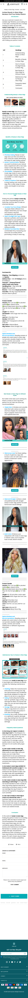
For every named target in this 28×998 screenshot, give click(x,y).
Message (5, 868)
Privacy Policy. (10, 956)
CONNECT (3, 976)
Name (4, 853)
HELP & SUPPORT (4, 971)
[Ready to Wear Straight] (14, 251)
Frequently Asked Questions (20, 84)
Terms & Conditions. (18, 956)
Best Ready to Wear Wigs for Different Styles (20, 72)
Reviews (17, 9)
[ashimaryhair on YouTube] (12, 962)
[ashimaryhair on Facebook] (9, 962)
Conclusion (18, 88)
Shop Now (15, 267)
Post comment (15, 884)
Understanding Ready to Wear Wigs (20, 54)
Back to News (15, 896)
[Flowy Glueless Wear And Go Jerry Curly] (14, 474)
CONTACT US (4, 980)
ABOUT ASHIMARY (5, 967)
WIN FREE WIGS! (27, 435)
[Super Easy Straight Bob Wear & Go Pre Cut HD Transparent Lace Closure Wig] (14, 429)
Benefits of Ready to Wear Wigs (20, 60)
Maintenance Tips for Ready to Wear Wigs (20, 78)
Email (4, 861)
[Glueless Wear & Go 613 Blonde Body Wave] (14, 560)
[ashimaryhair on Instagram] (7, 962)
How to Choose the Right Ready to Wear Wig (20, 66)
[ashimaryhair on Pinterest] (15, 962)
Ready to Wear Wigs (9, 9)
